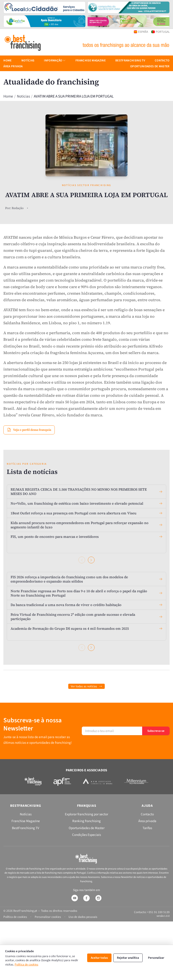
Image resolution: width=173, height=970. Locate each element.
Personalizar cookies (48, 917)
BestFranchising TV (130, 60)
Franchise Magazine (90, 60)
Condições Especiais (86, 834)
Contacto (162, 60)
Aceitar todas (99, 958)
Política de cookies (26, 964)
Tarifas (147, 827)
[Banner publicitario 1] (44, 7)
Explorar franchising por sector (86, 814)
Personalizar (156, 958)
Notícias (27, 60)
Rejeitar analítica (128, 958)
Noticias (23, 96)
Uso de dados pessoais (82, 917)
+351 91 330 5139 (158, 912)
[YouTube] (74, 898)
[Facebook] (86, 898)
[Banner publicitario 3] (44, 21)
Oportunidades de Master (150, 66)
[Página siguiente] (91, 560)
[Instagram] (98, 898)
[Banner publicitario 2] (128, 7)
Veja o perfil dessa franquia (32, 430)
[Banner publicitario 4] (128, 21)
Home (8, 96)
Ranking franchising (86, 820)
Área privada (13, 66)
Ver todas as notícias (84, 686)
